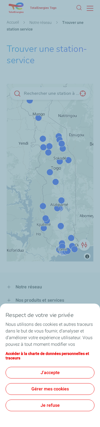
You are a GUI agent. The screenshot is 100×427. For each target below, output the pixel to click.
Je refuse (50, 405)
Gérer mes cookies (50, 389)
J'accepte (50, 372)
